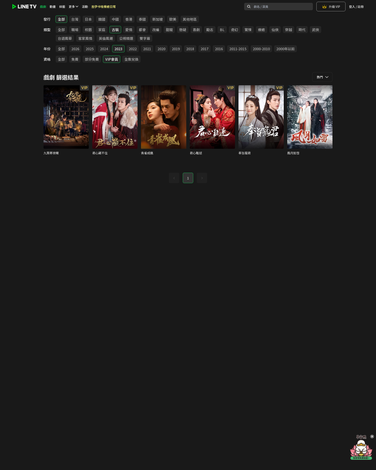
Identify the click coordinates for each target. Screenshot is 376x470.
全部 (61, 19)
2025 (90, 48)
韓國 (101, 19)
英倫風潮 (106, 38)
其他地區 (190, 19)
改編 (155, 29)
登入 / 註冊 (356, 6)
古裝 (115, 29)
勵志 (209, 29)
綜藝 (62, 6)
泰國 (142, 19)
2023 (118, 48)
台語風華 (65, 38)
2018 (190, 48)
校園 (88, 29)
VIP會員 (111, 59)
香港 (128, 19)
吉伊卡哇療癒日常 (103, 6)
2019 (176, 48)
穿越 (288, 29)
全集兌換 (131, 59)
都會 (142, 29)
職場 (74, 29)
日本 (88, 19)
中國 (115, 19)
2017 (204, 48)
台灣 (74, 19)
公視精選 (126, 38)
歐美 (172, 19)
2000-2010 (261, 48)
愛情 (128, 29)
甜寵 (169, 29)
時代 (302, 29)
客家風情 (85, 38)
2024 (104, 48)
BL (222, 29)
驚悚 (248, 29)
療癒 (261, 29)
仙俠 (275, 29)
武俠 (315, 29)
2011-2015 (237, 48)
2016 (219, 48)
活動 (85, 6)
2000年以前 (285, 48)
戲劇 (43, 6)
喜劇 (196, 29)
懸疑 (182, 29)
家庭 (101, 29)
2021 (147, 48)
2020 (161, 48)
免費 (74, 59)
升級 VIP (334, 6)
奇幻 (234, 29)
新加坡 (157, 19)
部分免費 (92, 59)
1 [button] (188, 178)
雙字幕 (145, 38)
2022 (133, 48)
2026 (75, 48)
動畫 (53, 6)
